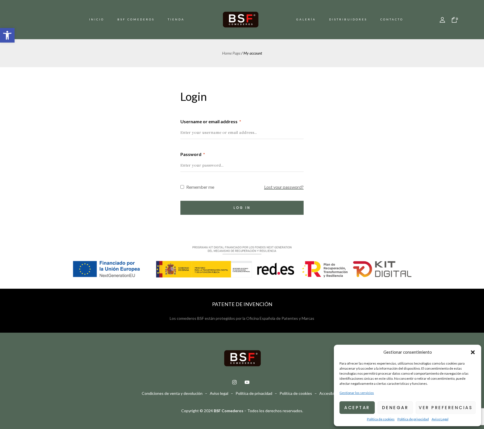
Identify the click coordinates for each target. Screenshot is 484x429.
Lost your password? (284, 187)
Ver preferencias (446, 408)
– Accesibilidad (327, 393)
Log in (242, 207)
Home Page (231, 53)
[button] (7, 35)
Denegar (395, 408)
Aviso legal (219, 393)
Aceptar (357, 408)
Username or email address (210, 121)
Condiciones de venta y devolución (172, 393)
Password (192, 154)
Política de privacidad (413, 419)
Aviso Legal (440, 419)
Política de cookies (381, 419)
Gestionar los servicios (356, 393)
